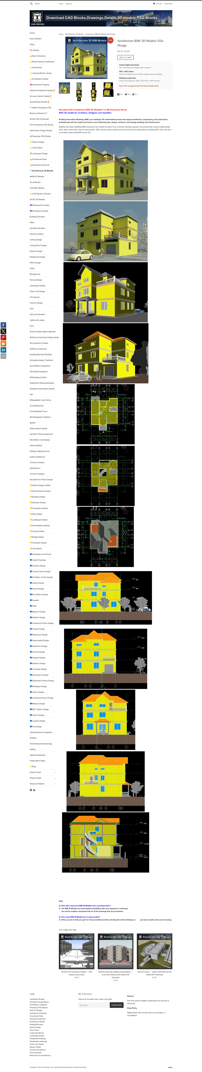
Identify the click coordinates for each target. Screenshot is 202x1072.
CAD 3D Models (36, 1010)
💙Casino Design (37, 715)
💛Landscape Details (39, 519)
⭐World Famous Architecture (42, 61)
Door (32, 325)
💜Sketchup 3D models (39, 205)
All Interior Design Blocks (39, 1002)
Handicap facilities (37, 228)
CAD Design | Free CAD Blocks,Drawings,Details (57, 1067)
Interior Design (35, 1027)
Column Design (36, 302)
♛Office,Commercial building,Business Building (41, 351)
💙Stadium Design (37, 617)
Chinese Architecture (38, 1049)
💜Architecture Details (39, 211)
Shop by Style (42, 778)
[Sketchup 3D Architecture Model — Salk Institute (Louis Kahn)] (76, 951)
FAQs (32, 44)
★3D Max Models (37, 188)
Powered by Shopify (79, 1067)
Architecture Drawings (38, 1013)
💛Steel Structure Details (40, 491)
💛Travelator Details (38, 542)
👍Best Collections (38, 56)
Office (32, 222)
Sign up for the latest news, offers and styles (95, 999)
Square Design (35, 1047)
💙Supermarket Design (39, 640)
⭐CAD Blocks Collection (40, 193)
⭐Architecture (36, 67)
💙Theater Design (37, 629)
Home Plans (34, 1030)
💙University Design (38, 669)
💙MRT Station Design (39, 709)
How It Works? (36, 38)
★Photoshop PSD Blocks (40, 136)
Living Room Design (38, 245)
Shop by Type (42, 772)
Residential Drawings (38, 1038)
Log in (61, 3)
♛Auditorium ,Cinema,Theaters (37, 471)
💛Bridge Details (37, 537)
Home (32, 33)
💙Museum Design (38, 611)
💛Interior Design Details (40, 485)
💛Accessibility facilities (40, 525)
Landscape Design (37, 285)
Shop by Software (42, 783)
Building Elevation (37, 216)
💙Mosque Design (37, 703)
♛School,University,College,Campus (42, 337)
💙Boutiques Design (38, 686)
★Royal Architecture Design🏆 (42, 90)
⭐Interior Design (37, 142)
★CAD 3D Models (37, 199)
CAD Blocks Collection (38, 1004)
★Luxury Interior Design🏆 (41, 96)
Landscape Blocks (37, 1033)
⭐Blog (33, 766)
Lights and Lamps (37, 320)
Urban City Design (37, 291)
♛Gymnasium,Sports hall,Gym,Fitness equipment (41, 431)
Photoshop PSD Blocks (39, 1007)
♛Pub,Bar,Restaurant (39, 371)
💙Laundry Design (37, 720)
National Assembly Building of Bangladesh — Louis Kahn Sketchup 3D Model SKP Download (115, 974)
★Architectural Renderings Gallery (41, 746)
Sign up (69, 3)
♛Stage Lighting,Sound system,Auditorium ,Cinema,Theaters (39, 457)
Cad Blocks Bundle (37, 999)
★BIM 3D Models (37, 176)
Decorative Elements (38, 1018)
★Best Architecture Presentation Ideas (37, 758)
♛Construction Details (39, 343)
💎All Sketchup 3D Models (41, 170)
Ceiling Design (36, 239)
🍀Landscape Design (39, 153)
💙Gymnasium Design (39, 674)
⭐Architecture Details (39, 79)
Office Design (35, 262)
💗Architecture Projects (39, 84)
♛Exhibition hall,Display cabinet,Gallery (40, 442)
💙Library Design (37, 583)
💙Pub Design (36, 726)
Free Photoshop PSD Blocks (41, 124)
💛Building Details (37, 496)
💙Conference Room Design (42, 623)
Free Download (35, 1052)
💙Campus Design (37, 565)
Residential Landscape (38, 1041)
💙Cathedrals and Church (40, 554)
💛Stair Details (36, 514)
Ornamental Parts (36, 1016)
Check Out (168, 3)
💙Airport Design (37, 588)
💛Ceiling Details (37, 531)
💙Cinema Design (37, 651)
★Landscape (35, 182)
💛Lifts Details (36, 548)
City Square (35, 297)
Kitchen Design (36, 251)
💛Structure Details (38, 502)
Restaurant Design (37, 256)
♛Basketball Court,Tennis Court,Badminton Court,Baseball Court (40, 406)
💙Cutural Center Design (40, 571)
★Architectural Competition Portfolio (41, 735)
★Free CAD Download (39, 119)
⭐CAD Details (36, 147)
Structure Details (36, 234)
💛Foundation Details (39, 508)
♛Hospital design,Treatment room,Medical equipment (41, 363)
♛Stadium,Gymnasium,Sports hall (42, 391)
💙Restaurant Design (39, 634)
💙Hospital (34, 600)
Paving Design (36, 279)
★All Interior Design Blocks (41, 130)
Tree (31, 308)
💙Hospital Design (37, 657)
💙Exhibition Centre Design (41, 577)
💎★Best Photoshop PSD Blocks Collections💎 (40, 110)
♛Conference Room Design (41, 479)
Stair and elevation (37, 314)
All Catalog (34, 50)
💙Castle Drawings (38, 560)
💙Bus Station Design (39, 594)
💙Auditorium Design (38, 646)
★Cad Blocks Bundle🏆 (40, 101)
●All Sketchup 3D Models (74, 34)
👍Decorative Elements (39, 165)
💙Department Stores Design (42, 680)
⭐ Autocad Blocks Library (41, 73)
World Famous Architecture (40, 1055)
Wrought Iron (35, 274)
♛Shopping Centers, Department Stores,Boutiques (42, 380)
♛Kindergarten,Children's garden (40, 420)
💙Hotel (33, 606)
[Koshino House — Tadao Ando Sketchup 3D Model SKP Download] (154, 951)
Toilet (32, 268)
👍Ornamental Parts (38, 159)
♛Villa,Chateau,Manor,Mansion (42, 331)
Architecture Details (37, 1021)
